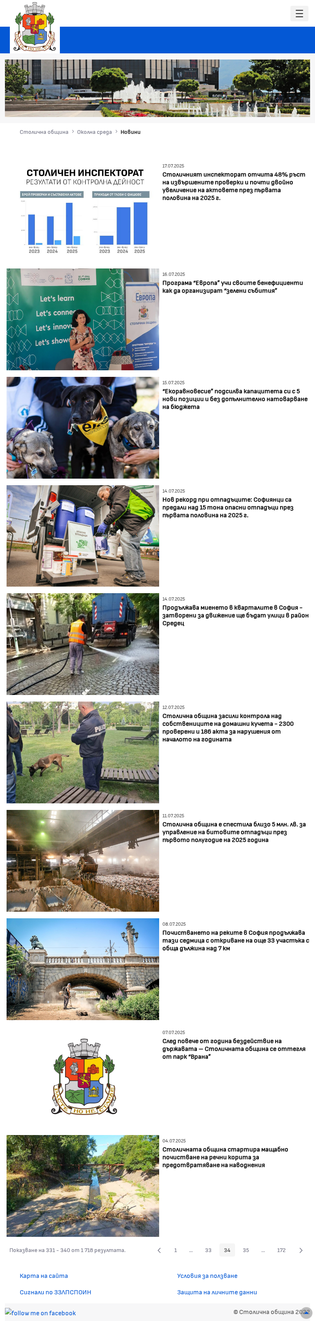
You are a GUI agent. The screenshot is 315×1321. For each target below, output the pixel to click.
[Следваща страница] (301, 1250)
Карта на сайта (44, 1275)
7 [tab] (291, 105)
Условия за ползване (207, 1275)
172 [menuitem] (283, 1251)
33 (210, 1251)
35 (248, 1251)
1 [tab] (242, 105)
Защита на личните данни (217, 1292)
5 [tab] (274, 105)
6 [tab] (283, 105)
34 (229, 1251)
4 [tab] (266, 105)
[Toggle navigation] (299, 14)
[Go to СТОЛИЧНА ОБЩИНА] (35, 26)
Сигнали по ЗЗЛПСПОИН (55, 1292)
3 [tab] (258, 105)
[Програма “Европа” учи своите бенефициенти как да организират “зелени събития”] (83, 318)
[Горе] (306, 1313)
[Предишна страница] (159, 1250)
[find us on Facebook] (40, 1311)
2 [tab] (250, 105)
